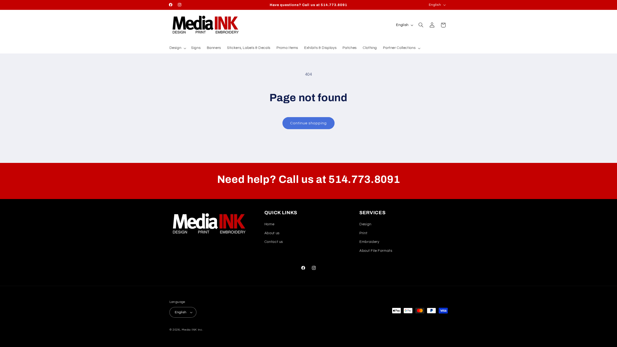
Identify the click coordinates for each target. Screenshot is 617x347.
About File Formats (375, 251)
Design (365, 224)
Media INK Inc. (192, 329)
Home (269, 224)
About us (272, 233)
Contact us (273, 242)
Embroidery (369, 242)
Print (363, 233)
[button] (177, 48)
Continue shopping (308, 123)
